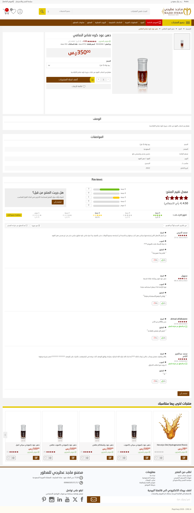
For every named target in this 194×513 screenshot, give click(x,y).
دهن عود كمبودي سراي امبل (27, 445)
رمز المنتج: (108, 44)
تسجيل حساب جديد (184, 475)
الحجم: (108, 61)
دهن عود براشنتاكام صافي (102, 445)
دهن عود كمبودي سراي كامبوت (137, 445)
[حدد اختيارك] (147, 458)
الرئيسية (188, 29)
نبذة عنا (152, 475)
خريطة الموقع (150, 485)
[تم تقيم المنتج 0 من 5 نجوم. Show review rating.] (159, 452)
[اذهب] (93, 499)
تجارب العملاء (150, 480)
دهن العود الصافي (168, 29)
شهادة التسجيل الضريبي (182, 478)
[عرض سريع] (160, 458)
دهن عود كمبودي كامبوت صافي (62, 445)
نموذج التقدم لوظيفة (147, 483)
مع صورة (35, 226)
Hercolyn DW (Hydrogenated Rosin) (172, 445)
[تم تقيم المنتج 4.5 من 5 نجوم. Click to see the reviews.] (92, 41)
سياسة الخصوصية (148, 478)
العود (180, 29)
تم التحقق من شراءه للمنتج (16, 225)
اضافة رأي (71, 41)
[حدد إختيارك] (184, 458)
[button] (78, 65)
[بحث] (42, 11)
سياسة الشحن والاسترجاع (182, 480)
